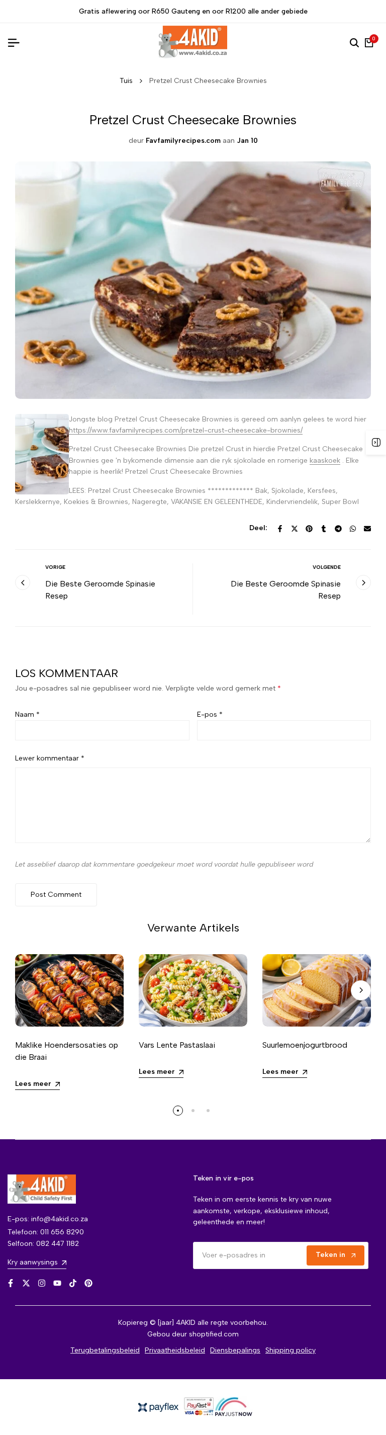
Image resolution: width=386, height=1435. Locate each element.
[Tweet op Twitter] (294, 528)
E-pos (210, 714)
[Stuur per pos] (367, 528)
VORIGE (55, 567)
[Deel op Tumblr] (323, 528)
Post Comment (56, 894)
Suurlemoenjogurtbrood (304, 1045)
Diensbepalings (235, 1350)
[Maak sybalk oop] (376, 443)
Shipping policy (290, 1350)
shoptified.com (214, 1334)
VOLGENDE (327, 567)
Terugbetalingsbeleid (105, 1350)
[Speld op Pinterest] (309, 528)
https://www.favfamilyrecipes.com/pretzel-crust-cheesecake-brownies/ (186, 430)
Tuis (126, 80)
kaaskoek (325, 460)
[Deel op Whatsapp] (352, 528)
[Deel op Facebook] (279, 528)
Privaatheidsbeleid (175, 1350)
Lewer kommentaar (49, 758)
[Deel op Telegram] (338, 528)
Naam (27, 714)
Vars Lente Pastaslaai (177, 1045)
